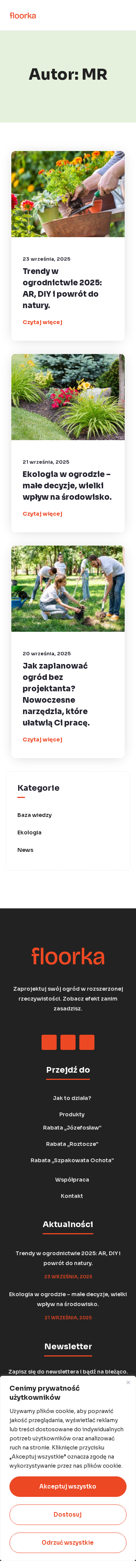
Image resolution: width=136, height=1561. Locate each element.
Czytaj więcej (42, 322)
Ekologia (29, 832)
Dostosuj (68, 1514)
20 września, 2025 (47, 653)
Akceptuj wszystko (67, 1486)
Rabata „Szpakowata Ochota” (72, 1160)
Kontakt (72, 1196)
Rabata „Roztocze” (72, 1144)
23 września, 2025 (46, 259)
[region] (68, 1468)
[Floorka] (23, 15)
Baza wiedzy (34, 815)
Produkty (72, 1114)
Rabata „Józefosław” (72, 1127)
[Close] (128, 1382)
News (25, 850)
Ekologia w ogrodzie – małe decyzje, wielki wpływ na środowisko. (67, 486)
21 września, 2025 (46, 462)
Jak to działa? (72, 1098)
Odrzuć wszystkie (68, 1542)
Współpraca (72, 1179)
